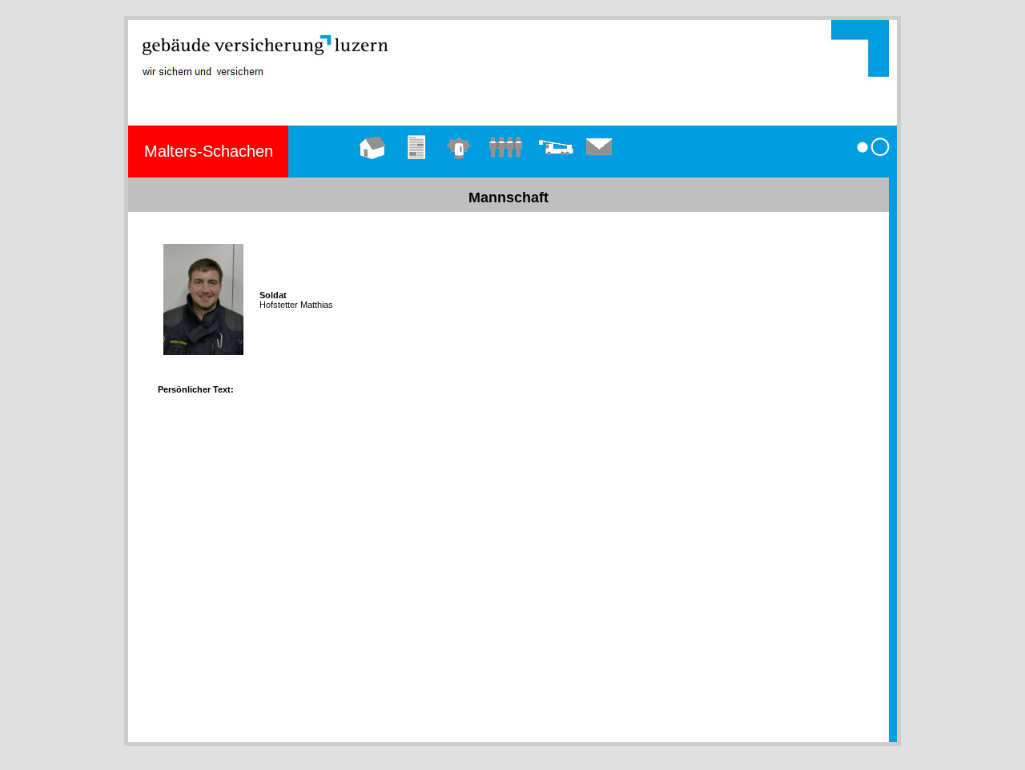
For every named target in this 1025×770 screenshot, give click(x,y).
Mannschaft (505, 165)
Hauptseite (373, 165)
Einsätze (459, 165)
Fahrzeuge (555, 165)
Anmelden (872, 165)
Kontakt (600, 165)
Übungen (418, 165)
